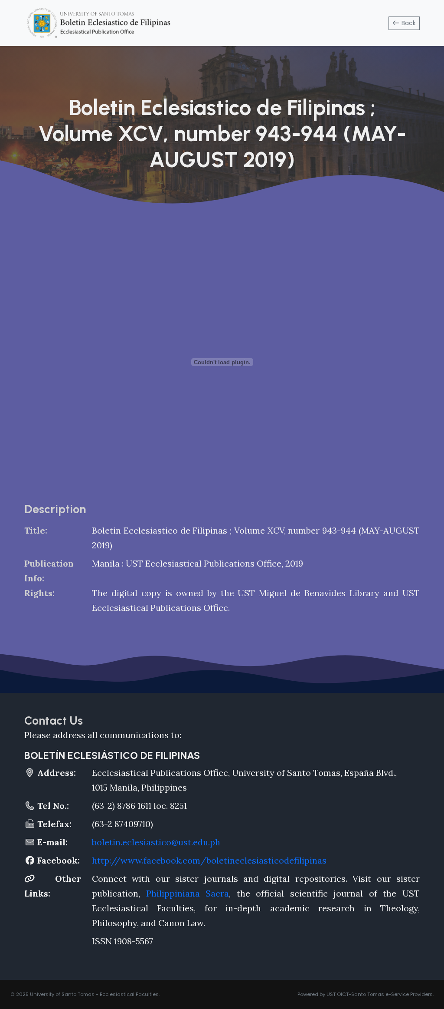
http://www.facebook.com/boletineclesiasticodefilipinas (209, 860)
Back (408, 23)
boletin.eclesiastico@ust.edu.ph (156, 842)
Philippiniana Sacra (187, 893)
